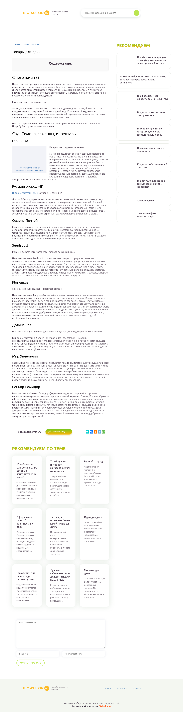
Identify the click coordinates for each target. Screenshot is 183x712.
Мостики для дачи (92, 572)
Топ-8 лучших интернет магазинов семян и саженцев (29, 169)
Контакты (137, 688)
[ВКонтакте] (91, 432)
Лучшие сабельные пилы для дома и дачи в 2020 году (60, 575)
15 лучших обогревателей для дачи (152, 166)
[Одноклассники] (95, 432)
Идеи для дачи (93, 517)
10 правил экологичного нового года (150, 149)
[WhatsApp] (103, 432)
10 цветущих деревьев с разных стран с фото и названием (151, 183)
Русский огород (93, 461)
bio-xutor (35, 13)
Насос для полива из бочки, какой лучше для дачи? (60, 522)
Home (17, 44)
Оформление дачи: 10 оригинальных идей (24, 522)
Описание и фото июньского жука (147, 215)
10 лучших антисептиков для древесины (151, 114)
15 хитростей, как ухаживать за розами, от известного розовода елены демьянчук (143, 79)
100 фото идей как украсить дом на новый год (152, 97)
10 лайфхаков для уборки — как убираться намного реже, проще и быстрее (151, 60)
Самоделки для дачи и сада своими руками (25, 576)
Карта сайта (122, 688)
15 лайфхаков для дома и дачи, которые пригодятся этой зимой (26, 471)
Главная (108, 688)
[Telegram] (99, 432)
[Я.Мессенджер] (87, 432)
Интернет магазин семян (25, 193)
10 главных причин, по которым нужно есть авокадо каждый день (149, 131)
